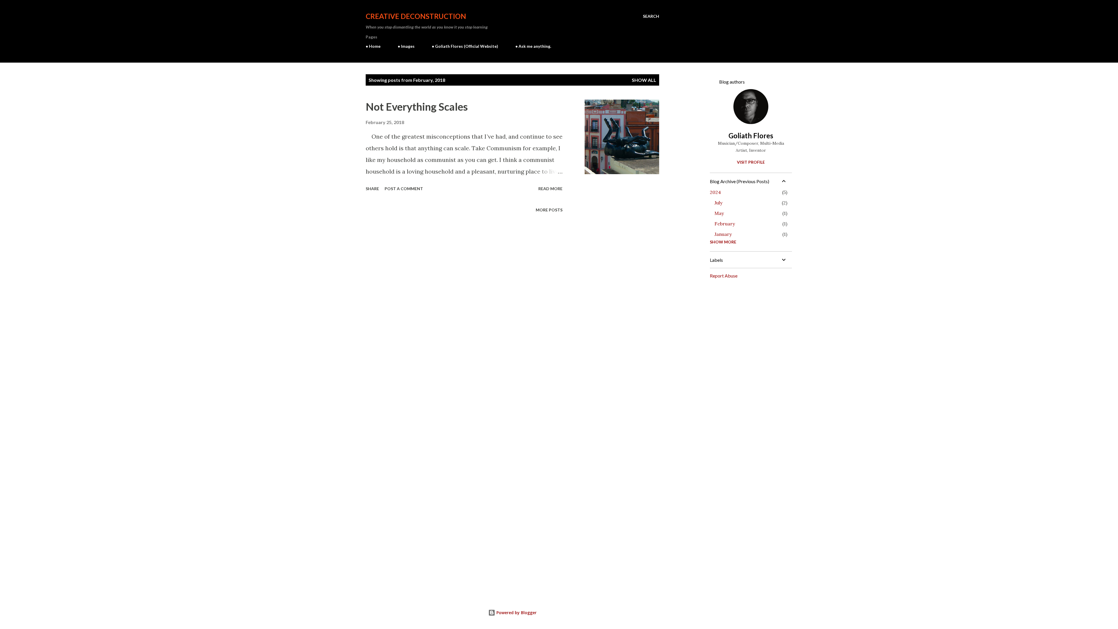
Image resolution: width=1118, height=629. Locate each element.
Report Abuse (723, 275)
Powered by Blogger (516, 612)
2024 (715, 192)
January (723, 234)
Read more (550, 188)
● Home (373, 46)
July (718, 203)
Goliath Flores (750, 135)
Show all (644, 80)
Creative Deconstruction (416, 16)
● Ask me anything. (533, 46)
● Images (406, 46)
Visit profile (751, 162)
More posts (549, 209)
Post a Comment (404, 188)
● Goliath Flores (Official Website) (465, 46)
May (719, 213)
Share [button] (372, 188)
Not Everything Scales (417, 106)
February (724, 224)
